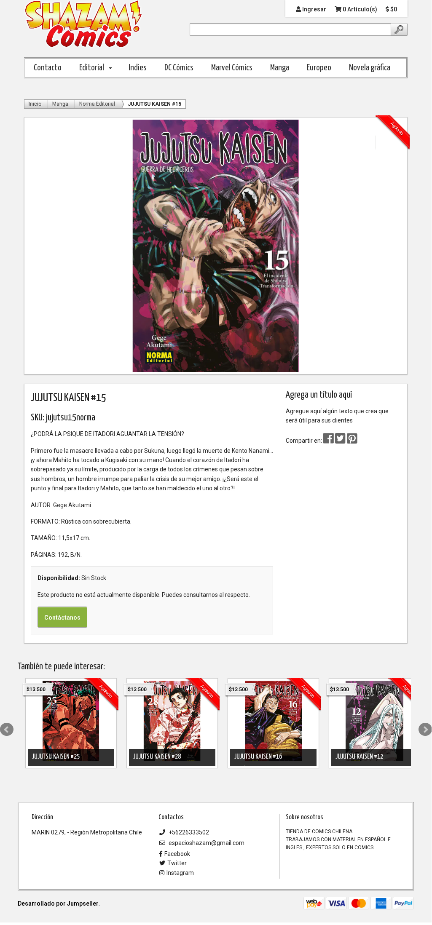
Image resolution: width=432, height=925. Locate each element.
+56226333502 (188, 832)
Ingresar (313, 9)
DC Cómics (178, 68)
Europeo (319, 68)
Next (425, 729)
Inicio (35, 104)
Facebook (177, 853)
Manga (279, 68)
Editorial (91, 68)
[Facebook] (328, 440)
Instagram (180, 872)
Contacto (48, 68)
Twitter (177, 863)
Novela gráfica (369, 68)
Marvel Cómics (231, 68)
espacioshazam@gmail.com (205, 842)
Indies (138, 68)
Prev (6, 729)
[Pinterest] (352, 440)
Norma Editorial (97, 104)
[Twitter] (341, 440)
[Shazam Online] (83, 24)
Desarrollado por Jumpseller (58, 903)
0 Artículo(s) (359, 9)
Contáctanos (62, 617)
